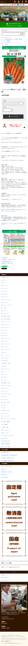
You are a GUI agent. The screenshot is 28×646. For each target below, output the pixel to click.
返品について (19, 635)
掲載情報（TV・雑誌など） (7, 471)
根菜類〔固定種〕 (18, 39)
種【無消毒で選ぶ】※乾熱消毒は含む (9, 455)
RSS (21, 636)
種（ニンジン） (8, 37)
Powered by (3, 643)
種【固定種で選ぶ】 (9, 39)
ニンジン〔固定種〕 (6, 40)
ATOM (23, 636)
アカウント (14, 2)
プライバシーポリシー (15, 636)
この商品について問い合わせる (8, 259)
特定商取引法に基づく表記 (7, 263)
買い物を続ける (4, 257)
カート (26, 2)
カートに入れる (14, 116)
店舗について (4, 469)
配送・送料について (12, 635)
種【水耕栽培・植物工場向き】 (8, 460)
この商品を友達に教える (6, 261)
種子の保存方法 (4, 477)
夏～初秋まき (8, 42)
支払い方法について (5, 635)
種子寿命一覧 (4, 474)
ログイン (22, 2)
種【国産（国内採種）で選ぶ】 (8, 457)
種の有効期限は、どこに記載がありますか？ (12, 199)
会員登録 (18, 2)
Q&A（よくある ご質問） (6, 466)
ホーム (2, 37)
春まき (6, 44)
